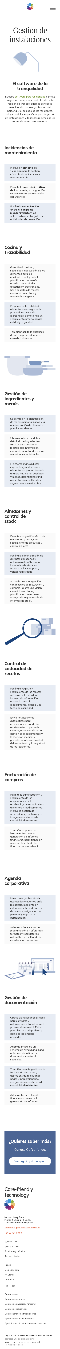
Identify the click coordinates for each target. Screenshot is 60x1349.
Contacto (9, 1280)
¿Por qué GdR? (12, 1247)
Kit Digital (9, 1275)
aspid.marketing (27, 1339)
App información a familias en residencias (25, 1323)
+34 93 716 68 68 (13, 1232)
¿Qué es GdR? (11, 1242)
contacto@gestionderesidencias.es (22, 1227)
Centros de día (12, 1294)
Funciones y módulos (15, 1251)
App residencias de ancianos (19, 1319)
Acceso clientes (12, 1256)
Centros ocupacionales (16, 1309)
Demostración (12, 1270)
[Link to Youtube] (13, 1285)
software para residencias (30, 96)
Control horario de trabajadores (20, 1314)
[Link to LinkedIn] (6, 1285)
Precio (8, 1265)
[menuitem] (10, 1342)
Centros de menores (15, 1299)
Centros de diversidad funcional (20, 1304)
